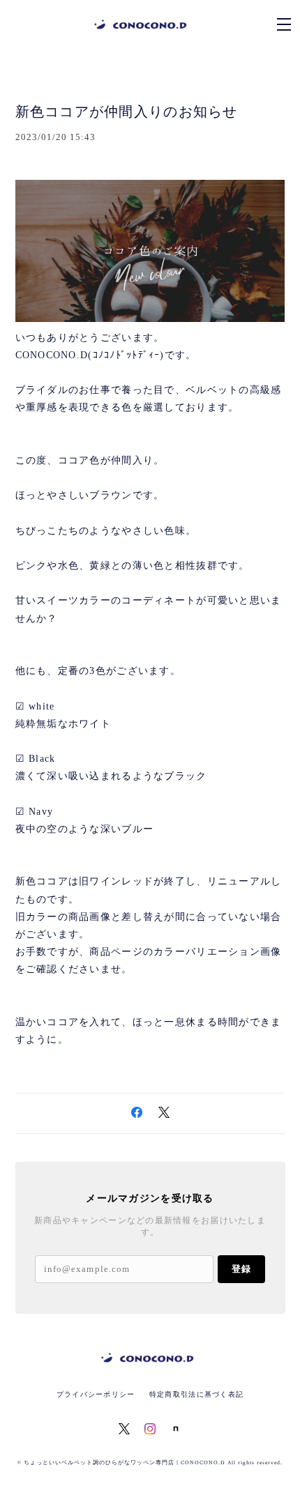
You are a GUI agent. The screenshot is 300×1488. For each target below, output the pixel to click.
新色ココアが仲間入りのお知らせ (126, 111)
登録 (241, 1269)
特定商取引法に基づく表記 (196, 1394)
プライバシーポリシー (96, 1394)
